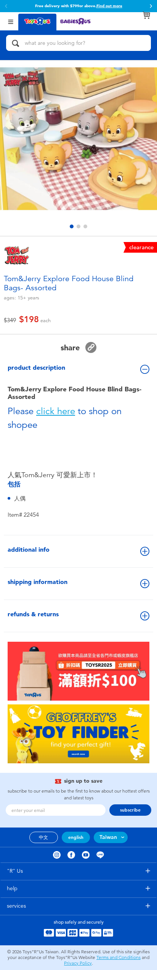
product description (36, 367)
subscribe (130, 810)
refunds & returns (33, 614)
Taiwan (108, 837)
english (75, 837)
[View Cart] (146, 15)
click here (55, 411)
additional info (29, 549)
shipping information (37, 581)
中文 (43, 837)
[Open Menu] (10, 21)
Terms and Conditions (118, 957)
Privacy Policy (78, 963)
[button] (151, 6)
